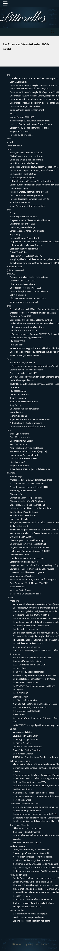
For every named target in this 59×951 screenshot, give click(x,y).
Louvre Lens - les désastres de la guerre (27, 572)
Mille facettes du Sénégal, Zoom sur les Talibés (33, 792)
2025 (8, 74)
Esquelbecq (15, 234)
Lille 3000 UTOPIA (17, 341)
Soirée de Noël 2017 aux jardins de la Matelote (30, 469)
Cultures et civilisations (20, 761)
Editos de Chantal (14, 145)
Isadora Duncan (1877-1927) (22, 117)
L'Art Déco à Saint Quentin (21, 536)
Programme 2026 (14, 266)
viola (15, 721)
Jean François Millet (18, 444)
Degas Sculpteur (20, 668)
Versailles (17, 839)
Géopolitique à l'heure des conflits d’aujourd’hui (31, 319)
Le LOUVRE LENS (20, 693)
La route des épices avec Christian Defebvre (29, 291)
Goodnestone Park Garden (21, 440)
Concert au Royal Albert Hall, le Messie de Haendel (35, 611)
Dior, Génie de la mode (20, 437)
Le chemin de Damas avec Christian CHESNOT (30, 551)
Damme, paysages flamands (25, 739)
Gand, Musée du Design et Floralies (28, 671)
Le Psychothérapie (18, 295)
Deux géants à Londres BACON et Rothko (31, 614)
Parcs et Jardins (17, 910)
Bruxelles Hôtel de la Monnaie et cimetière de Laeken (33, 312)
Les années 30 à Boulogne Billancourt (26, 337)
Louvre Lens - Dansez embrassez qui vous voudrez (32, 568)
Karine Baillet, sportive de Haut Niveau (26, 448)
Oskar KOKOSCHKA (18, 252)
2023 (8, 209)
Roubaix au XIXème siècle (21, 135)
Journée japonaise (18, 398)
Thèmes (10, 597)
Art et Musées (15, 654)
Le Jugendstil (19, 689)
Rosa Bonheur (16, 344)
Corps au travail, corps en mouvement (27, 110)
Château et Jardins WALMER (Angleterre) (27, 501)
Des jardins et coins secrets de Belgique (30, 913)
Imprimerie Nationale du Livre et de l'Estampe (30, 419)
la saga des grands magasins (22, 177)
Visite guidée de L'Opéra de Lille (26, 906)
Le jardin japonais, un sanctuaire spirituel (28, 558)
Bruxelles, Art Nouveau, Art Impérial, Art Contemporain (34, 78)
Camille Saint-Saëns (18, 81)
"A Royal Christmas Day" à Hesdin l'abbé (31, 849)
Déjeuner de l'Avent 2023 (20, 316)
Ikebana (16, 771)
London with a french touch (25, 629)
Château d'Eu (16, 494)
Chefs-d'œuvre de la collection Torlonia (27, 156)
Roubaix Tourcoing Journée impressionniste (29, 199)
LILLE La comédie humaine (25, 700)
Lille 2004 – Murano (21, 896)
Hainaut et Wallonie (21, 743)
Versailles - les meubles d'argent (27, 842)
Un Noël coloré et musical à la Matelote (27, 426)
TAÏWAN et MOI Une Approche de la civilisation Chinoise (34, 348)
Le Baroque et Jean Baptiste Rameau (26, 245)
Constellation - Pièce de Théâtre (24, 512)
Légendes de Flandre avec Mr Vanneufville (28, 298)
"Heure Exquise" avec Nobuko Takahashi (31, 853)
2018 (8, 430)
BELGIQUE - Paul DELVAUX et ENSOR (26, 152)
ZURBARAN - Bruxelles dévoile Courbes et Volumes (35, 757)
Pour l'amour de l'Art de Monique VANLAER (29, 583)
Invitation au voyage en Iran (22, 362)
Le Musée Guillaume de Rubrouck (24, 248)
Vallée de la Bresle (17, 586)
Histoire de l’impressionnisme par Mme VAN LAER (34, 675)
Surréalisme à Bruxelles (20, 202)
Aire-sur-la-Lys (16, 476)
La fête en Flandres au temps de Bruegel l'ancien (31, 124)
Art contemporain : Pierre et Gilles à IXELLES (29, 487)
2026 (8, 138)
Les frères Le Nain (20, 696)
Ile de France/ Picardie (19, 825)
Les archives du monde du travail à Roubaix (29, 127)
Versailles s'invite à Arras (20, 590)
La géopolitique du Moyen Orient (24, 238)
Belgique (13, 728)
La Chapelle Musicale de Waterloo (24, 408)
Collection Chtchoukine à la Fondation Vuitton (30, 508)
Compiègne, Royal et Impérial (26, 832)
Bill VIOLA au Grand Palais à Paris (27, 828)
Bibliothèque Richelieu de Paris (23, 216)
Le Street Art (15, 387)
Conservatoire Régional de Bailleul (25, 106)
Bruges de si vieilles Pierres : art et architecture (30, 220)
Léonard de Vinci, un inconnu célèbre (26, 369)
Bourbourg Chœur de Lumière (23, 490)
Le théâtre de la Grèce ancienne (23, 330)
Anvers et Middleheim (22, 732)
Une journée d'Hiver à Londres (26, 647)
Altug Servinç (15, 405)
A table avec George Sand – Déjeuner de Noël (32, 856)
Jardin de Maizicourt (19, 526)
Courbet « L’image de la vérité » (27, 661)
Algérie (13, 213)
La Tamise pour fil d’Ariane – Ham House (31, 625)
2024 (8, 149)
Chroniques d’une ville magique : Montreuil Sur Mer (35, 885)
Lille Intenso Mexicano (19, 394)
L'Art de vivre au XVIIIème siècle (23, 458)
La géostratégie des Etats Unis (23, 174)
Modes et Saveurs (17, 846)
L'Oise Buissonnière (18, 462)
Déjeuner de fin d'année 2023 (22, 223)
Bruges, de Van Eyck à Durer (25, 735)
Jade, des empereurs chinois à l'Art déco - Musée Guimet (34, 522)
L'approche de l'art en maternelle (24, 455)
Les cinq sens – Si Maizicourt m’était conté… (32, 920)
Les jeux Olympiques (19, 188)
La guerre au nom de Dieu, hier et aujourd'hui (30, 547)
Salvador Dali (19, 714)
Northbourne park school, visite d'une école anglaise (33, 579)
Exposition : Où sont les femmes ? (24, 163)
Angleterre (14, 600)
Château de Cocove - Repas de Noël (26, 497)
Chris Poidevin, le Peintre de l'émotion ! (27, 504)
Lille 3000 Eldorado (18, 391)
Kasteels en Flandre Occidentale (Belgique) (28, 451)
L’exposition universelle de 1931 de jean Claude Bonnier (34, 166)
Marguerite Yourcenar (19, 131)
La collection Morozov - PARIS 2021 (25, 287)
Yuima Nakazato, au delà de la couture (27, 206)
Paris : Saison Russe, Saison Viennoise (29, 707)
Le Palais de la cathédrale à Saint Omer (27, 327)
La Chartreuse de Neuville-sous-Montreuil (28, 544)
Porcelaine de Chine (22, 799)
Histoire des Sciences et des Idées (24, 803)
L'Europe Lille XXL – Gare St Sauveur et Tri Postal (34, 679)
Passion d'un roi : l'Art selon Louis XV (26, 255)
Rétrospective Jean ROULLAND (26, 711)
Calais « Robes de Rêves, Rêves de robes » (31, 860)
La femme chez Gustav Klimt (25, 682)
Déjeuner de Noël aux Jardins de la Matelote (29, 277)
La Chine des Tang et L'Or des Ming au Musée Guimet (33, 170)
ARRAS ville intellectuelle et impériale (26, 423)
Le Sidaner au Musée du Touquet (24, 561)
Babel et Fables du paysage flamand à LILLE (32, 657)
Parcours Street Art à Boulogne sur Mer (27, 195)
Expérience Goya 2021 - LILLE (22, 280)
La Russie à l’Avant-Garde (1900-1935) (29, 782)
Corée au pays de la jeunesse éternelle (26, 159)
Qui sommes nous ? (15, 270)
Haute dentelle (16, 412)
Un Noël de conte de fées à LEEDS (27, 643)
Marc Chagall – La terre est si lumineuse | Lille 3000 (35, 703)
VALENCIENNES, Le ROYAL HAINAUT (25, 355)
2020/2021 (11, 273)
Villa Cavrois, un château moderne (25, 593)
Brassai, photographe (19, 433)
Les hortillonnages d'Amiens (22, 380)
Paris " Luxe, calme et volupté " (23, 373)
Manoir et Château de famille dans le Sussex (29, 191)
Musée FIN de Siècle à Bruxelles (26, 750)
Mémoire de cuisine (18, 415)
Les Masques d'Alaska (22, 789)
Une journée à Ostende (23, 753)
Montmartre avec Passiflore (22, 576)
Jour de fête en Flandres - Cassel (24, 401)
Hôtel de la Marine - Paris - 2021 (23, 284)
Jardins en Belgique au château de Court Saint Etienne (34, 529)
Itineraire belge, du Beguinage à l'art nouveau (30, 120)
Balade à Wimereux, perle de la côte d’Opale (32, 881)
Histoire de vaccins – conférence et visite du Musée (35, 814)
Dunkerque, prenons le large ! (23, 227)
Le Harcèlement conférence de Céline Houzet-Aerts (32, 181)
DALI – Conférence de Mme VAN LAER (29, 664)
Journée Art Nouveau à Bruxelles (27, 746)
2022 (8, 305)
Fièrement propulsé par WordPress (29, 944)
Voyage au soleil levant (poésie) (24, 302)
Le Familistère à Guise (19, 554)
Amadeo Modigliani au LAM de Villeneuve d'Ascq (31, 479)
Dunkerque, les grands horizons (27, 810)
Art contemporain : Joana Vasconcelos (27, 483)
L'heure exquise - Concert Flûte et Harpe (27, 540)
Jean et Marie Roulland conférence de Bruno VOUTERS (34, 533)
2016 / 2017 (11, 473)
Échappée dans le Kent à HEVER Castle (27, 230)
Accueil (10, 142)
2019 (8, 359)
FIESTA (13, 113)
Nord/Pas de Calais (18, 874)
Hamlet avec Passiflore (20, 519)
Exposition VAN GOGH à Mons (23, 515)
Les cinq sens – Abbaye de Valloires (28, 917)
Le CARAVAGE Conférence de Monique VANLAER (34, 686)
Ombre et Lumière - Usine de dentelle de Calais (33, 903)
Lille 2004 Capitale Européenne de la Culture (32, 899)
